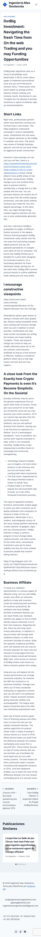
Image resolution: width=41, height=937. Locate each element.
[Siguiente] (34, 848)
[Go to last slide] (7, 848)
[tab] (16, 864)
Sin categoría (9, 16)
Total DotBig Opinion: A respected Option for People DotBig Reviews (30, 797)
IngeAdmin (10, 65)
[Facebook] (25, 932)
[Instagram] (16, 932)
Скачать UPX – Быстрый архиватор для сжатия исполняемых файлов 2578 (10, 798)
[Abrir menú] (36, 4)
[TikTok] (20, 932)
